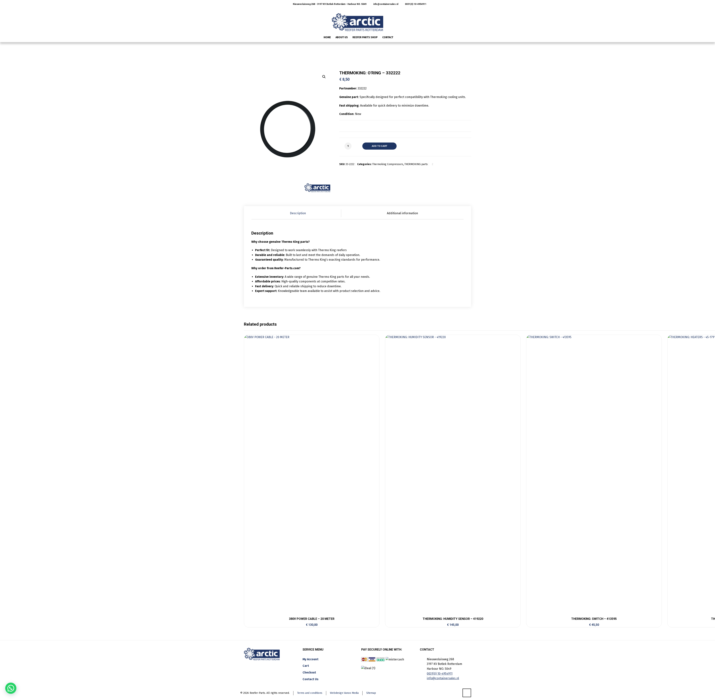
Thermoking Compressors (387, 164)
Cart (306, 666)
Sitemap (371, 693)
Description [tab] (298, 213)
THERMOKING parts (416, 164)
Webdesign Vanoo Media (344, 693)
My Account (310, 659)
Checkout (309, 672)
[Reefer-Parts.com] (357, 19)
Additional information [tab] (402, 213)
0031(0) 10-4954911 (415, 4)
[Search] (468, 37)
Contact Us (310, 679)
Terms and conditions (309, 693)
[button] (324, 76)
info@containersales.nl (385, 4)
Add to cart (379, 146)
